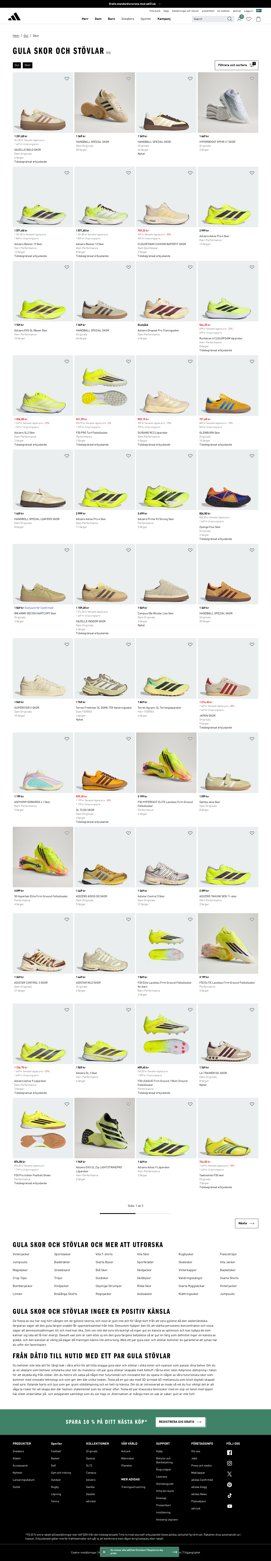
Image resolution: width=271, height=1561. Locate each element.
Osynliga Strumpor (109, 1286)
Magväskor (20, 1270)
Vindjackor (61, 1286)
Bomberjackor (23, 1286)
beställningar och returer (185, 11)
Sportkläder (145, 1262)
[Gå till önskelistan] (249, 19)
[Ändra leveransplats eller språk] (259, 11)
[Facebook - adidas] (242, 1453)
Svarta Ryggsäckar (192, 1286)
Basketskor (228, 1270)
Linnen (17, 1294)
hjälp (166, 11)
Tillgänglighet (191, 1552)
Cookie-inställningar (83, 1552)
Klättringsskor (189, 1294)
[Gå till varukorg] (258, 19)
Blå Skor (102, 1270)
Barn (111, 19)
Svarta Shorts (229, 1278)
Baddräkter (62, 1262)
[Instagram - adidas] (242, 1464)
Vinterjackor (21, 1254)
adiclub (237, 11)
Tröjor (58, 1278)
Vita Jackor (227, 1262)
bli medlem (223, 11)
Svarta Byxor (104, 1262)
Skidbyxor (144, 1278)
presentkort (208, 11)
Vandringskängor (191, 1278)
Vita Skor (143, 1254)
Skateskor (185, 1262)
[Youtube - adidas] (242, 1506)
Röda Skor (144, 1286)
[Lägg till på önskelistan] (67, 79)
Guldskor (102, 1278)
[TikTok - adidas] (242, 1496)
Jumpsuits (20, 1262)
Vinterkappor (188, 1270)
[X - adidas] (242, 1474)
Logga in (248, 11)
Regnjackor (103, 1294)
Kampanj (164, 19)
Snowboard (62, 1270)
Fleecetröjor (228, 1254)
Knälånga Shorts (65, 1294)
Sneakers (127, 19)
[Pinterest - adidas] (242, 1485)
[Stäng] (104, 1551)
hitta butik (155, 11)
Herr (85, 19)
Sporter (146, 19)
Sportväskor (62, 1254)
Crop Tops (20, 1278)
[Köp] (14, 17)
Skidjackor (144, 1270)
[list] (114, 65)
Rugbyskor (186, 1254)
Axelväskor (144, 1294)
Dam (98, 19)
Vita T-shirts (104, 1254)
